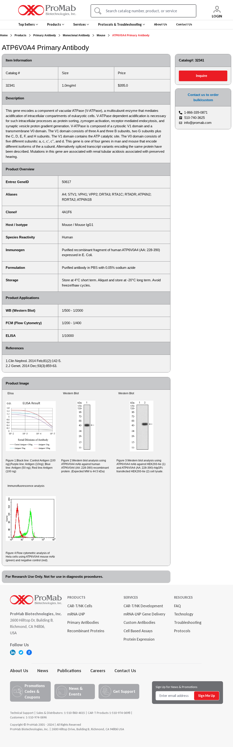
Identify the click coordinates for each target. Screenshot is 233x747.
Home (4, 35)
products (20, 35)
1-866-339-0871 (196, 112)
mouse (101, 35)
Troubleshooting (187, 622)
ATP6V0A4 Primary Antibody (130, 35)
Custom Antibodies (139, 622)
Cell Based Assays (138, 630)
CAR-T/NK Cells (79, 605)
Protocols (182, 630)
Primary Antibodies (83, 622)
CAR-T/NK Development (143, 605)
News (42, 670)
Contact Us (125, 670)
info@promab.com (198, 123)
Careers (97, 670)
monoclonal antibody (76, 35)
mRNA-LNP (76, 614)
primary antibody (44, 35)
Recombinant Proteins (85, 630)
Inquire (201, 76)
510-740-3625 (194, 118)
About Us (19, 670)
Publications (69, 670)
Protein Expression (139, 639)
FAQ (177, 605)
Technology (183, 614)
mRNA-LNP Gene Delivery (144, 614)
